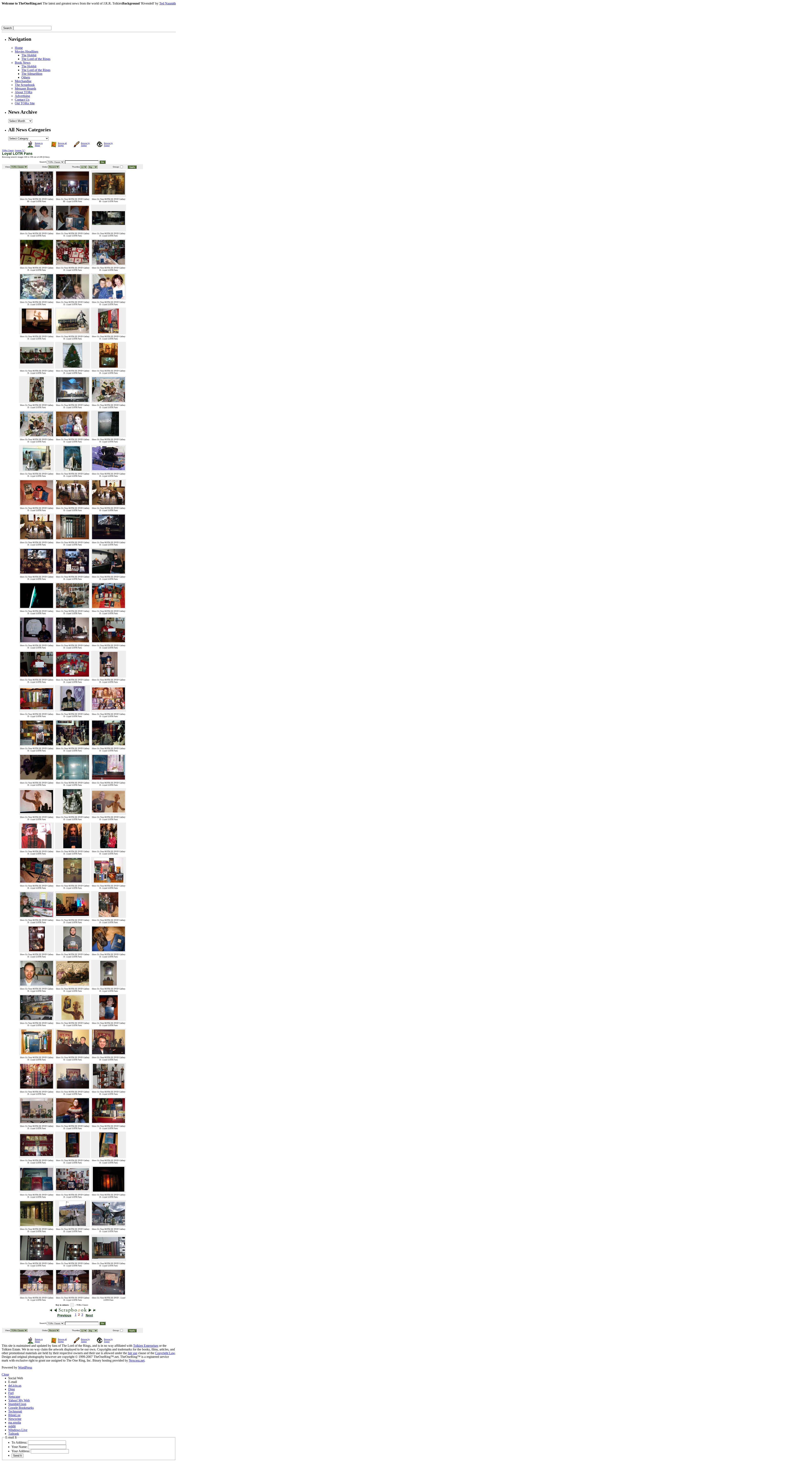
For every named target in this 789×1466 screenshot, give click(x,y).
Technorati (15, 1411)
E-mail (12, 1382)
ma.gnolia (14, 1422)
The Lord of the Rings (35, 59)
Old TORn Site (25, 103)
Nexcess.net (136, 1360)
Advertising (22, 96)
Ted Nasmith (167, 3)
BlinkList (14, 1415)
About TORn (23, 92)
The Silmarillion (31, 73)
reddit (12, 1426)
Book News (22, 62)
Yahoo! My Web (19, 1400)
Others (25, 77)
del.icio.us (14, 1385)
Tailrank (13, 1433)
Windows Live (17, 1430)
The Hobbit (28, 55)
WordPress (25, 1367)
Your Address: (21, 1451)
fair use (132, 1353)
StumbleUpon (17, 1404)
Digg (11, 1389)
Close (5, 1374)
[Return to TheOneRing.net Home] (63, 25)
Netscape (14, 1396)
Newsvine (14, 1419)
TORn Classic (8, 150)
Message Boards (25, 88)
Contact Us (22, 99)
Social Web (15, 1378)
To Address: (19, 1442)
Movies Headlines (26, 51)
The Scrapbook (25, 85)
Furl (11, 1393)
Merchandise (23, 81)
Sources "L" (20, 150)
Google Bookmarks (21, 1407)
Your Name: (19, 1447)
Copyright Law (165, 1353)
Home (19, 48)
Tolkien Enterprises (145, 1345)
